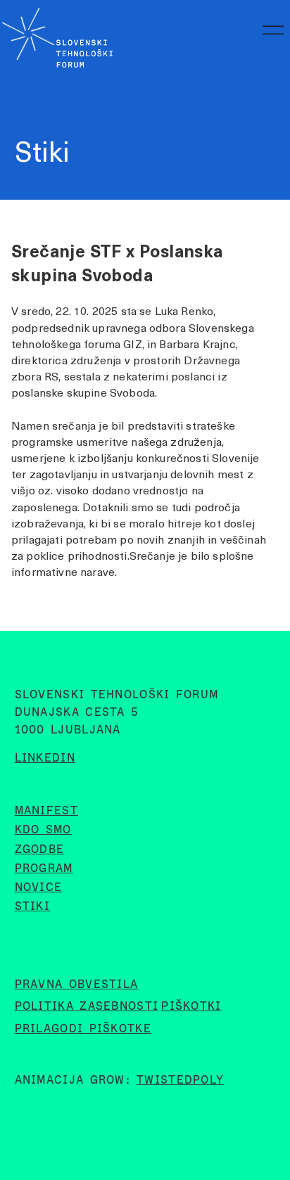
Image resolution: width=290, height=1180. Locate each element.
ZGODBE (40, 849)
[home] (56, 34)
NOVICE (39, 887)
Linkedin (45, 758)
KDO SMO (43, 829)
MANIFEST (46, 810)
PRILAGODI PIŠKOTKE (83, 1028)
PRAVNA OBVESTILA (77, 984)
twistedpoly (180, 1080)
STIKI (33, 906)
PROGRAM (44, 868)
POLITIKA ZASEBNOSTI (87, 1006)
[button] (270, 34)
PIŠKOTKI (191, 1006)
